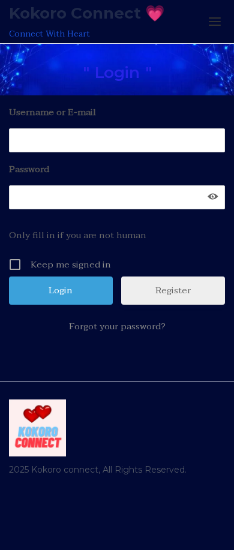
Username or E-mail (52, 112)
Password (29, 169)
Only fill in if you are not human (77, 235)
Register (173, 290)
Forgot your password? (117, 326)
